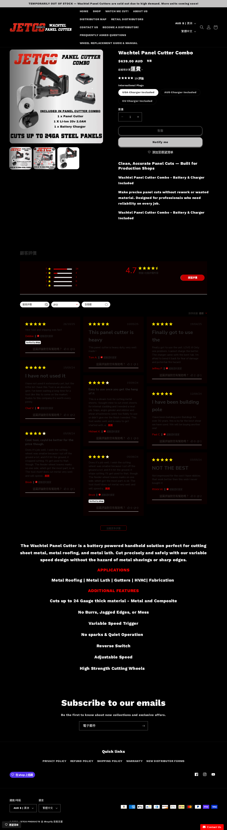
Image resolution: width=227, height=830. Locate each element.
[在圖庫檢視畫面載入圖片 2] (44, 158)
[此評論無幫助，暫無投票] (71, 349)
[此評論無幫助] (71, 415)
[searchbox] (31, 304)
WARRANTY (134, 761)
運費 (136, 69)
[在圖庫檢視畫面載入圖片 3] (68, 158)
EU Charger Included (138, 101)
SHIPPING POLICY (109, 761)
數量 (120, 109)
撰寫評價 (192, 277)
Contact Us (213, 827)
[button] (202, 27)
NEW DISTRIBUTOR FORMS (165, 761)
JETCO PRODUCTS (29, 821)
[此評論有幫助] (128, 364)
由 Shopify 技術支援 (52, 821)
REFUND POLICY (81, 761)
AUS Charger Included (181, 93)
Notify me (160, 142)
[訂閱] (143, 725)
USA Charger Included (139, 93)
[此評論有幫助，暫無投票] (65, 349)
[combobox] (65, 304)
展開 (110, 425)
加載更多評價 (113, 528)
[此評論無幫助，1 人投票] (135, 364)
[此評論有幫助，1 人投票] (128, 438)
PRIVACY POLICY (54, 761)
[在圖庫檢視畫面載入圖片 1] (21, 158)
